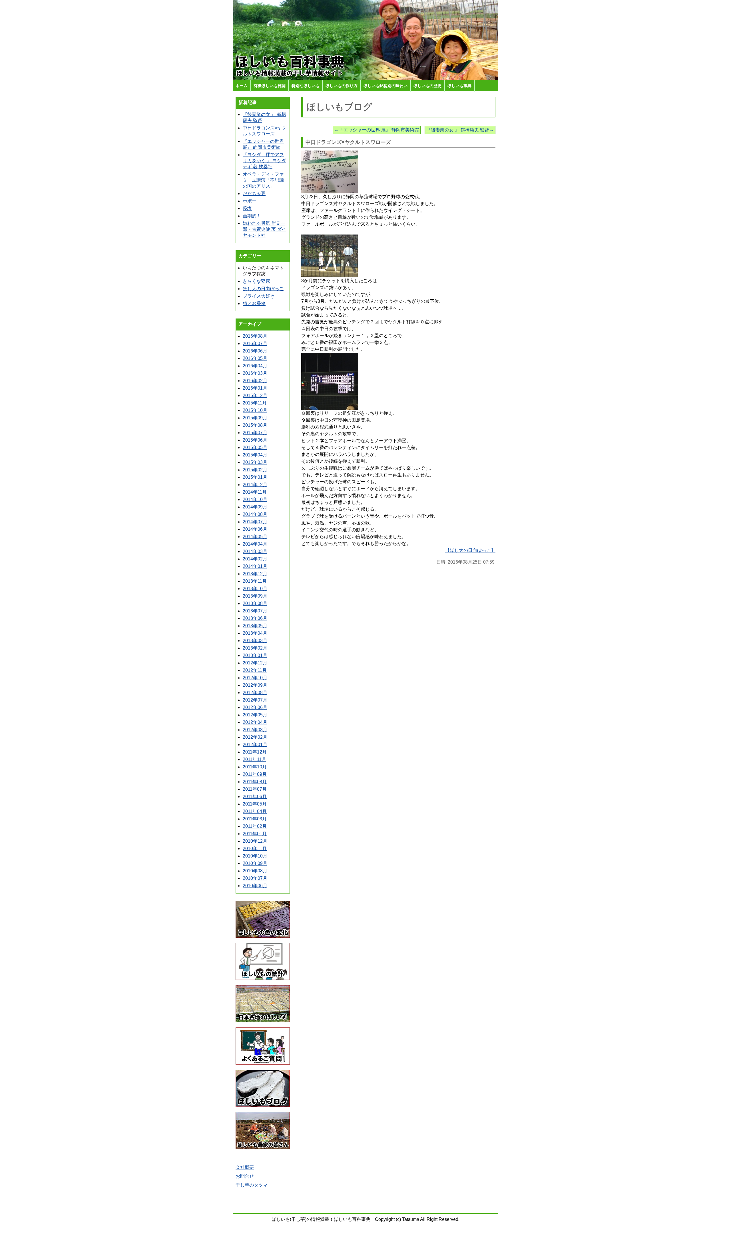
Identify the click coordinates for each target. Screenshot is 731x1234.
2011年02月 (255, 826)
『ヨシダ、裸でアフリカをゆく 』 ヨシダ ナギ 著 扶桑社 (264, 160)
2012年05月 (255, 714)
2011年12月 (255, 752)
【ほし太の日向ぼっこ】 (470, 550)
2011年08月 (255, 781)
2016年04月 (255, 365)
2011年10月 (255, 766)
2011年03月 (255, 818)
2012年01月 (255, 744)
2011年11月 (254, 759)
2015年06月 (255, 440)
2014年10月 (255, 499)
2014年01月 (255, 566)
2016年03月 (255, 373)
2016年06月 (255, 350)
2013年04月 (255, 633)
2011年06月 (255, 796)
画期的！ (252, 215)
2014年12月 (255, 484)
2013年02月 (255, 648)
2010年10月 (255, 856)
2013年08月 (255, 603)
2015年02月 (255, 469)
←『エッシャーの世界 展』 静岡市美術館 (376, 129)
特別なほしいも (306, 85)
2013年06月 (255, 618)
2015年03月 (255, 462)
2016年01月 (255, 388)
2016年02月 (255, 380)
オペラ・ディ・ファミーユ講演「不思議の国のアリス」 (263, 180)
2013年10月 (255, 588)
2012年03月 (255, 729)
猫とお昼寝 (254, 303)
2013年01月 (255, 655)
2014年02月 (255, 558)
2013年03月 (255, 640)
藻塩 (247, 208)
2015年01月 (255, 477)
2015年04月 (255, 454)
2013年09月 (255, 596)
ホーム (242, 85)
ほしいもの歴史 (427, 85)
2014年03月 (255, 551)
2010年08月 (255, 870)
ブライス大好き (259, 296)
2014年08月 (255, 514)
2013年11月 (255, 581)
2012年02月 (255, 737)
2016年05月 (255, 358)
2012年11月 (255, 670)
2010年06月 (255, 885)
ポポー (249, 201)
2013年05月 (255, 625)
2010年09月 (255, 863)
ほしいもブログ (339, 107)
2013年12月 (255, 573)
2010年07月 (255, 878)
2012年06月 (255, 707)
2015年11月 (255, 402)
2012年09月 (255, 685)
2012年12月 (255, 662)
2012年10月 (255, 677)
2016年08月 (255, 336)
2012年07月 (255, 700)
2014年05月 (255, 536)
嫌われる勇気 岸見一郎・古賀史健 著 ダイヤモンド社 (264, 229)
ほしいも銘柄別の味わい (385, 85)
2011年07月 (255, 789)
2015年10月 (255, 410)
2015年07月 (255, 432)
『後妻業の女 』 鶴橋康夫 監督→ (460, 129)
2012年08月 (255, 692)
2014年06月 (255, 529)
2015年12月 (255, 395)
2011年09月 (255, 774)
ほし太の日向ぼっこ (263, 288)
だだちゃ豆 (254, 193)
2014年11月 (255, 492)
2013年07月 (255, 610)
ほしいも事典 (459, 85)
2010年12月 (255, 841)
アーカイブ (249, 324)
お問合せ (245, 1176)
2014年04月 (255, 544)
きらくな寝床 (256, 281)
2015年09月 (255, 417)
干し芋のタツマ (252, 1185)
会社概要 (245, 1167)
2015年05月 (255, 447)
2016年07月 (255, 343)
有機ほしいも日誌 (270, 85)
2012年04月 (255, 722)
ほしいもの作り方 (342, 85)
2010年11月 (255, 848)
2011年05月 (255, 804)
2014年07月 (255, 521)
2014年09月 (255, 506)
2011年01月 (255, 833)
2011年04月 (255, 811)
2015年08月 (255, 425)
